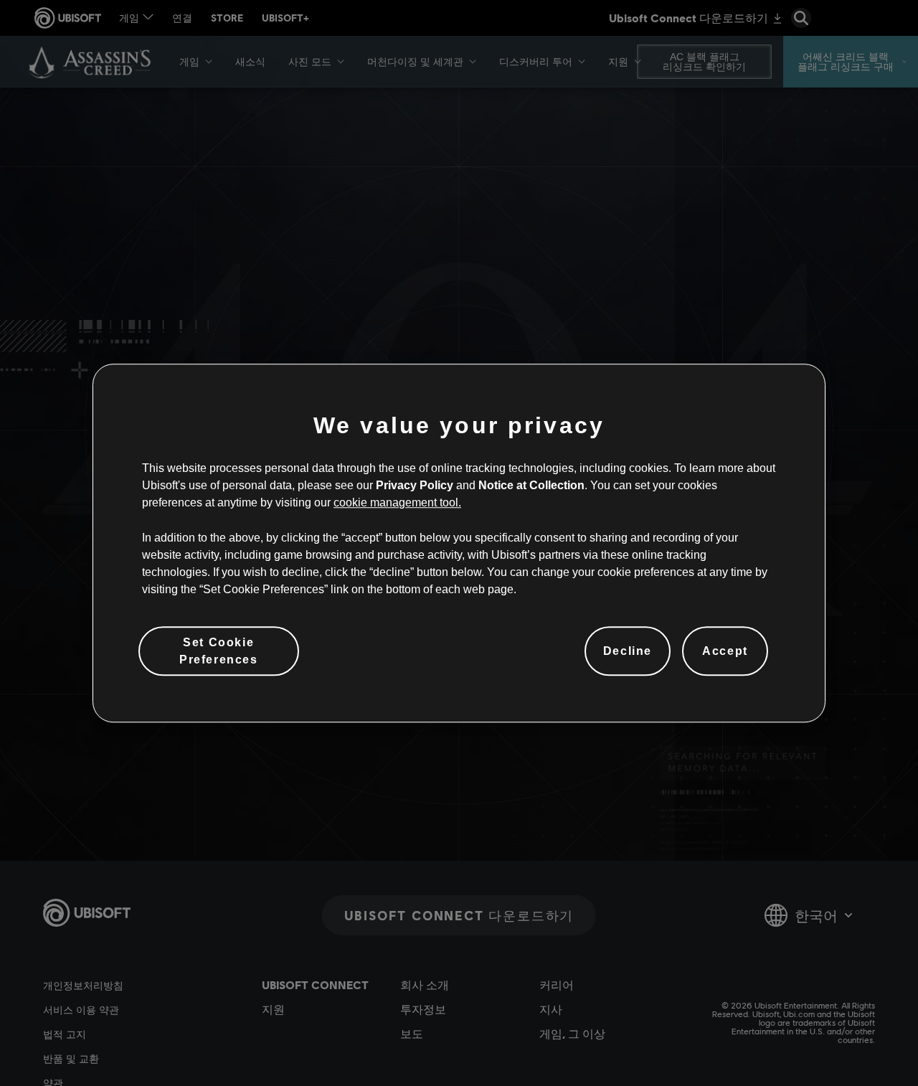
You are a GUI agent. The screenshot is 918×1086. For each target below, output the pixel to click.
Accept (725, 651)
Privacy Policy (414, 484)
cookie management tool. (397, 502)
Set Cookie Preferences (218, 651)
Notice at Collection (531, 484)
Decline (627, 651)
